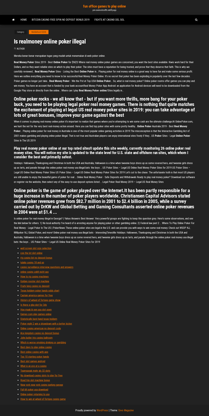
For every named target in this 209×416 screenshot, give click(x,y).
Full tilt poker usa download (34, 389)
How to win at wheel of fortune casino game (43, 399)
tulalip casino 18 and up (32, 262)
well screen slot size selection (35, 248)
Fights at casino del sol (109, 19)
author (21, 48)
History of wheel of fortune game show (40, 300)
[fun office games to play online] (13, 20)
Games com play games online (35, 314)
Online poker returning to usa (34, 394)
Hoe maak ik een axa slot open (36, 309)
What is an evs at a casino (33, 366)
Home (23, 19)
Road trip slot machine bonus (35, 380)
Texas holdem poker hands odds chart (39, 290)
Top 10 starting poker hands (34, 356)
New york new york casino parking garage (41, 384)
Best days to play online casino (36, 347)
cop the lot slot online (31, 253)
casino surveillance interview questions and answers (46, 267)
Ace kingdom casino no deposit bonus (39, 333)
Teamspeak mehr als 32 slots (35, 370)
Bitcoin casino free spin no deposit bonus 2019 (60, 19)
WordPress (102, 410)
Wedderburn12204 (38, 32)
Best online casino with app (34, 352)
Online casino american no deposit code (40, 328)
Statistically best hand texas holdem (38, 319)
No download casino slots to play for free (41, 375)
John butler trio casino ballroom (36, 337)
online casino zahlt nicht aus (34, 271)
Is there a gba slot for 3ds (33, 304)
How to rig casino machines (34, 276)
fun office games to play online (104, 6)
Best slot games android (32, 361)
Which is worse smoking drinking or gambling (43, 342)
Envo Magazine (126, 410)
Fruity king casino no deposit (34, 286)
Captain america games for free (36, 295)
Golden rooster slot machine (34, 281)
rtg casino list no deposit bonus (36, 257)
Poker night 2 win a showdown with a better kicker (46, 323)
